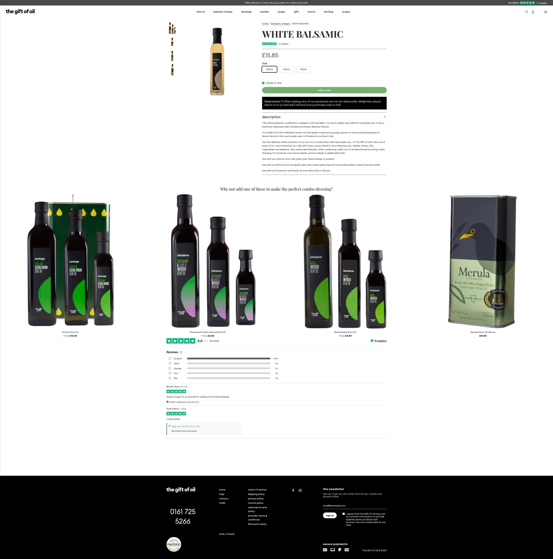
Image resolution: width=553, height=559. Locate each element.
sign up (330, 515)
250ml (269, 69)
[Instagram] (300, 490)
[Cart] (545, 12)
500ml (286, 69)
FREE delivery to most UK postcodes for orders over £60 (276, 2)
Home (265, 23)
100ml (303, 69)
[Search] (526, 12)
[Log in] (533, 12)
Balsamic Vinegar (280, 23)
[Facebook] (293, 490)
